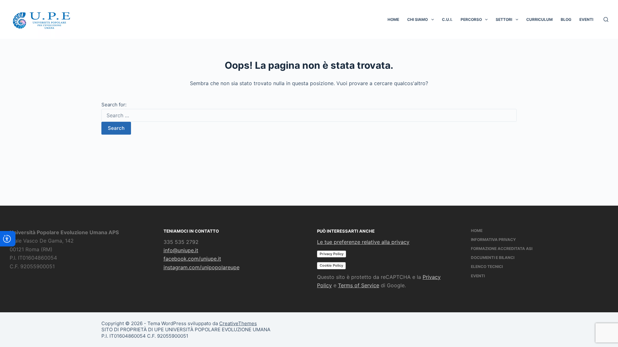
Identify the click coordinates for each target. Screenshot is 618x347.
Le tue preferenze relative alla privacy (363, 242)
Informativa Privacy (493, 239)
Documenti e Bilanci (492, 257)
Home (393, 19)
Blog (566, 19)
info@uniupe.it (181, 250)
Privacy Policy (331, 254)
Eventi (586, 19)
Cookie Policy (331, 265)
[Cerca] (606, 19)
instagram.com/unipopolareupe (201, 267)
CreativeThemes (238, 323)
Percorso (471, 19)
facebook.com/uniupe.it (192, 258)
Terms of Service (358, 285)
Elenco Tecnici (487, 266)
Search (116, 128)
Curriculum (539, 19)
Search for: (113, 105)
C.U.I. (447, 19)
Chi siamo (417, 19)
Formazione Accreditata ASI (501, 248)
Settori (504, 19)
